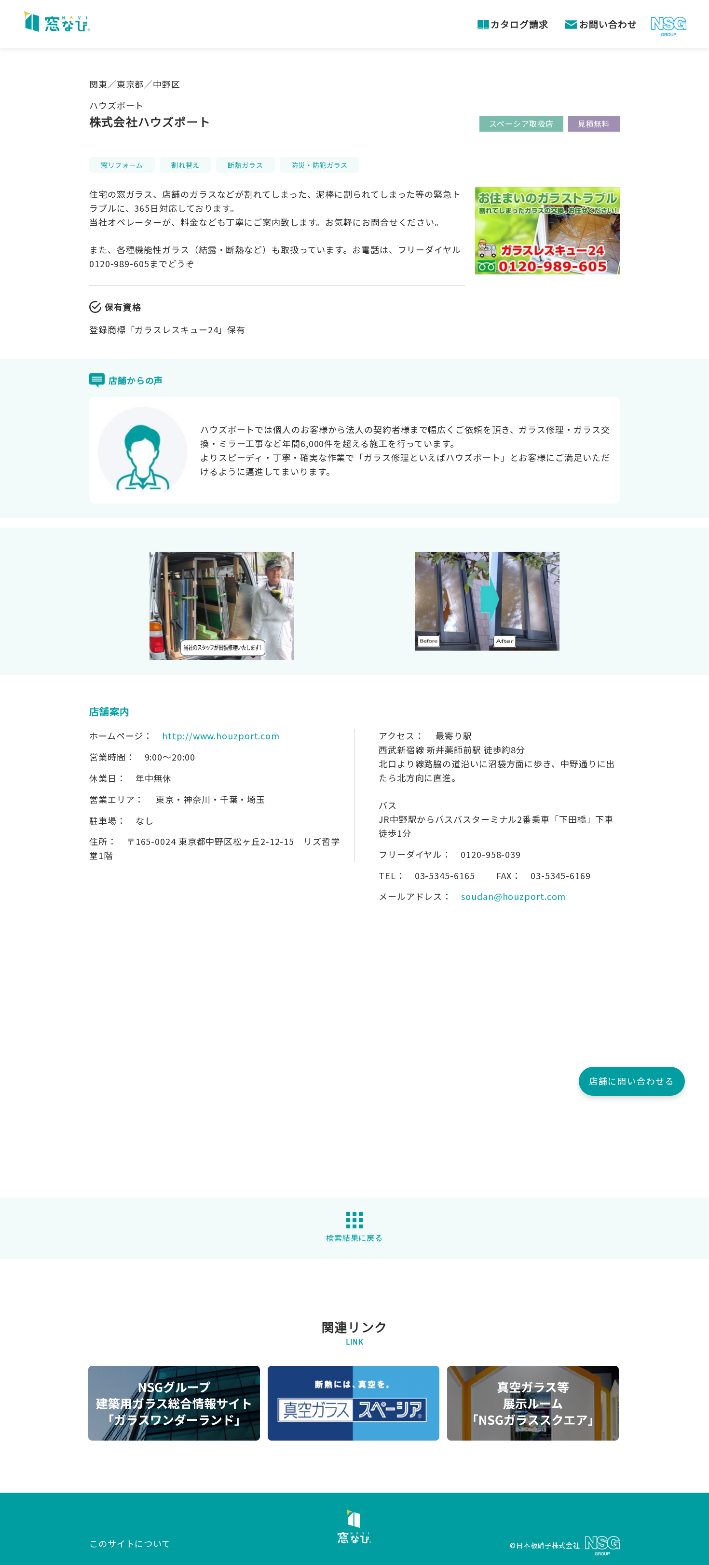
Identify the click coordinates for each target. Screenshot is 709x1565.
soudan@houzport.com (513, 896)
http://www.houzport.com (221, 735)
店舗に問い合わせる (632, 1081)
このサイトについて (130, 1543)
